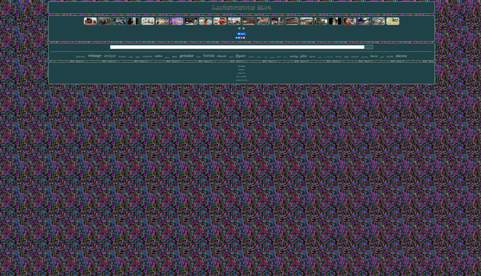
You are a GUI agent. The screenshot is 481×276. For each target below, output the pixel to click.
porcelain (364, 57)
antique (110, 55)
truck (131, 57)
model (231, 57)
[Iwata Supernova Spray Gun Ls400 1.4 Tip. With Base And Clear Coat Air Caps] (105, 25)
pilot (303, 56)
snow (174, 56)
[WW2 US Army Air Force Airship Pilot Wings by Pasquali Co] (321, 25)
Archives (241, 69)
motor (266, 57)
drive (346, 57)
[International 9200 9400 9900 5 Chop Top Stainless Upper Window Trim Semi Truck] (119, 25)
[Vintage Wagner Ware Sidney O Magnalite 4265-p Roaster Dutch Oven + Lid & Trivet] (306, 25)
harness (167, 57)
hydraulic (81, 56)
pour (279, 56)
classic (221, 56)
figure (241, 56)
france (259, 57)
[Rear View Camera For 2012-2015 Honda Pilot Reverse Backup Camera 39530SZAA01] (350, 25)
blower (339, 56)
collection (328, 57)
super (138, 57)
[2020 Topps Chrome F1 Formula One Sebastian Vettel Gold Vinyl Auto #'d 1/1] (220, 25)
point (390, 56)
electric (401, 56)
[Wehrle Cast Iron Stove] (90, 25)
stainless (147, 56)
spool (312, 56)
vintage (94, 55)
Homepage (241, 66)
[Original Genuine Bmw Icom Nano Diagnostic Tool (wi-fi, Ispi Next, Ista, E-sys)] (191, 25)
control (251, 57)
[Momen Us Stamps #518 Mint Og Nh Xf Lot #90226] (177, 25)
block (285, 57)
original (272, 57)
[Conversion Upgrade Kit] (378, 25)
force (374, 56)
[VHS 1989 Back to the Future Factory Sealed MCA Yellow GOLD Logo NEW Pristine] (162, 25)
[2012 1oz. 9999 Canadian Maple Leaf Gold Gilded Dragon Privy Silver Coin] (206, 25)
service (320, 57)
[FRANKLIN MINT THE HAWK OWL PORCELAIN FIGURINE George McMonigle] (148, 25)
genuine (187, 55)
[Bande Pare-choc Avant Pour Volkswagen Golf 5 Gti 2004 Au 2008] (364, 25)
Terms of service (241, 80)
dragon (122, 56)
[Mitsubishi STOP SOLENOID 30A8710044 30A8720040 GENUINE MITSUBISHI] (263, 25)
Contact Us (241, 73)
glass (382, 57)
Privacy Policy (241, 77)
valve (158, 56)
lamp (198, 57)
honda (208, 55)
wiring (294, 56)
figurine (355, 56)
